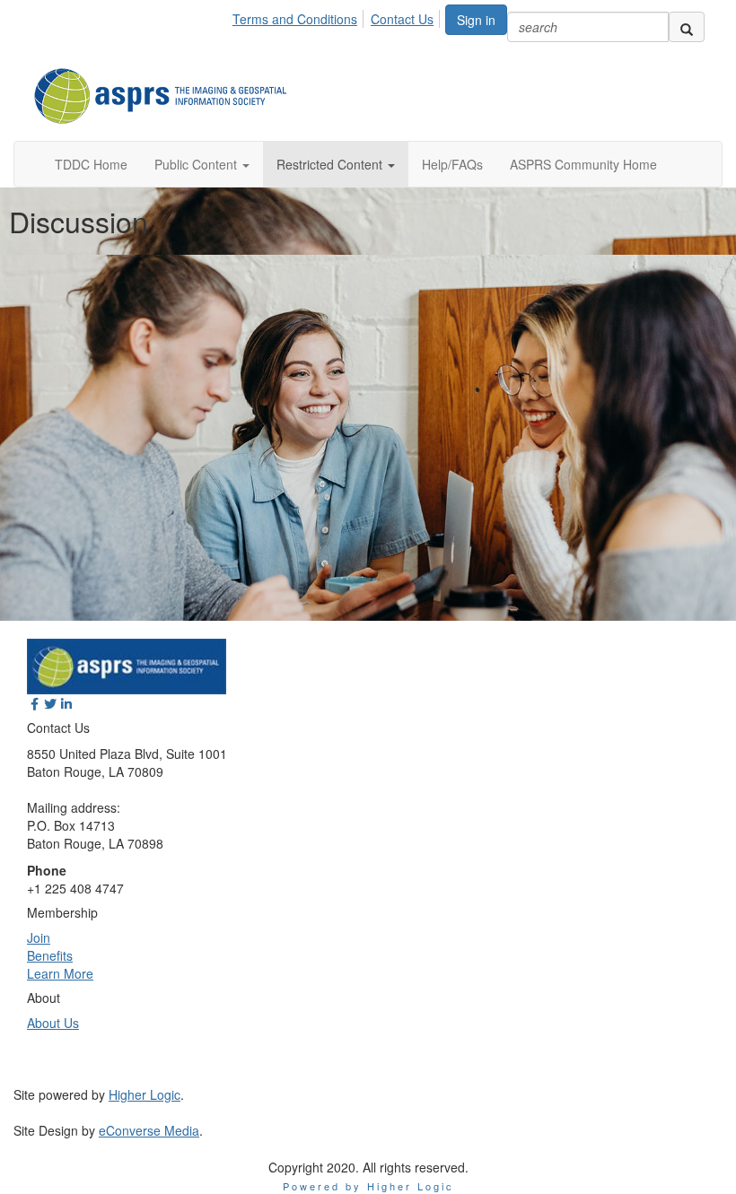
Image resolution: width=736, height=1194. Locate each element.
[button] (202, 164)
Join (38, 937)
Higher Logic (144, 1094)
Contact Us (402, 19)
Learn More (60, 973)
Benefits (50, 955)
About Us (53, 1023)
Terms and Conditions (294, 19)
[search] (687, 27)
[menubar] (338, 16)
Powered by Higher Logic (368, 1186)
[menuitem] (300, 16)
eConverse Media (149, 1130)
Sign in (476, 20)
